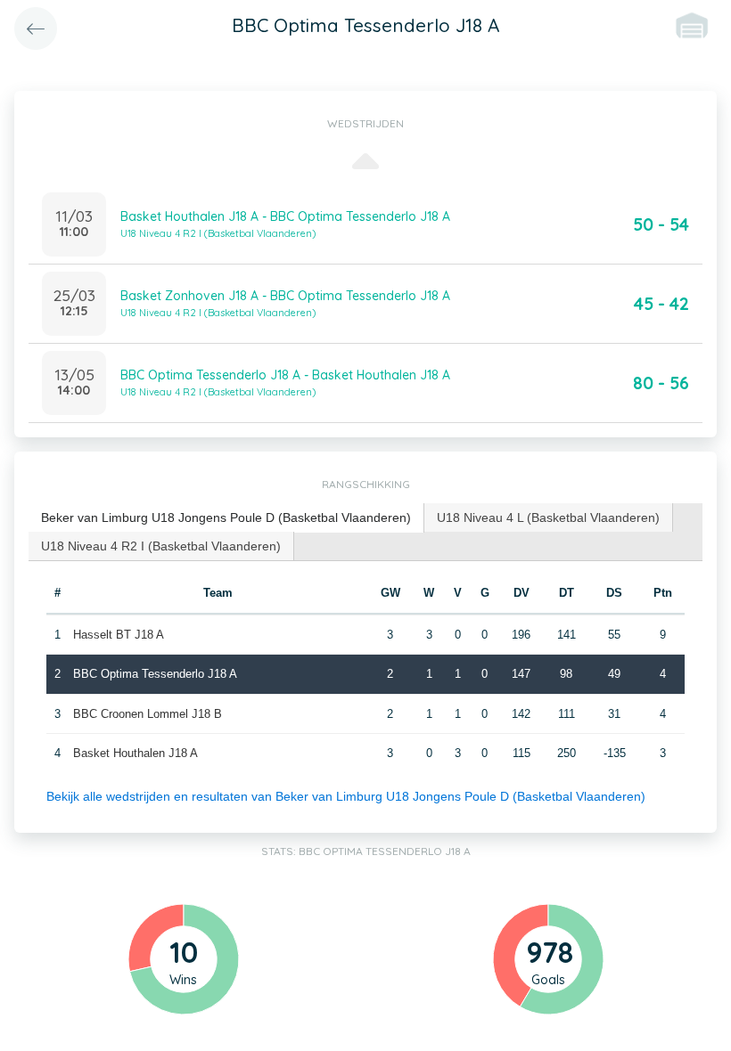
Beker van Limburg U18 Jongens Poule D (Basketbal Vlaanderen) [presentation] (226, 517)
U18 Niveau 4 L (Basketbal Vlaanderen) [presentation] (548, 517)
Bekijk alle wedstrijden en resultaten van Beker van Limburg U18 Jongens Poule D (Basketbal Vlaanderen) (345, 796)
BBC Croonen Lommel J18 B (147, 714)
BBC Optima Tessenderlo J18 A (155, 673)
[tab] (226, 518)
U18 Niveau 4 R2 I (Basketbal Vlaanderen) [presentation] (161, 546)
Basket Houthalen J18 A (135, 753)
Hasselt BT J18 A (118, 634)
